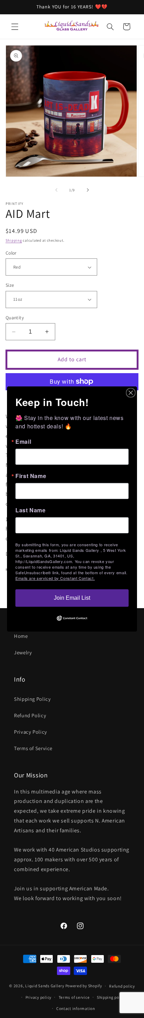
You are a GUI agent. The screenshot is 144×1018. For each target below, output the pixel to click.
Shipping (14, 240)
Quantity (15, 317)
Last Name (30, 510)
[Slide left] (56, 190)
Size (10, 285)
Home (21, 636)
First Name (30, 476)
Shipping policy (111, 997)
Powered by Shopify (83, 985)
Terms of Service (33, 748)
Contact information (75, 1008)
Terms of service (74, 997)
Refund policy (122, 986)
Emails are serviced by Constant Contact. (55, 578)
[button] (15, 27)
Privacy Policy (30, 731)
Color (11, 253)
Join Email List (72, 598)
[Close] (131, 393)
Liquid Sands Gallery (44, 985)
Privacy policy (38, 997)
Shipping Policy (32, 699)
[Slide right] (87, 190)
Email (23, 441)
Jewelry (23, 652)
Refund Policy (30, 715)
